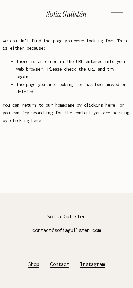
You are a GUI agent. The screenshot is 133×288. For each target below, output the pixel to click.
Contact (59, 264)
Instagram (92, 264)
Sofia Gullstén (66, 14)
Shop (33, 264)
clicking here (99, 105)
